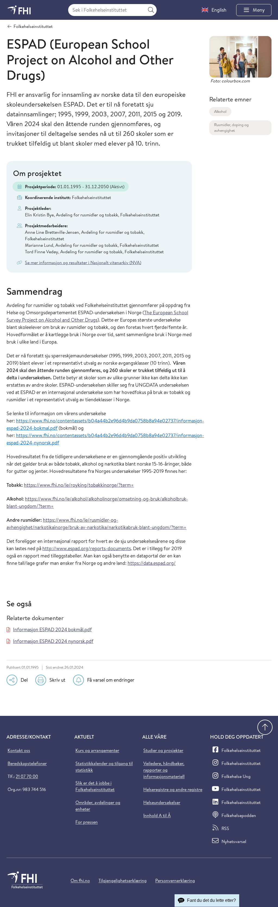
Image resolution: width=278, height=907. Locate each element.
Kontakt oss (19, 750)
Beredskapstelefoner (27, 763)
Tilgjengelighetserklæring (123, 880)
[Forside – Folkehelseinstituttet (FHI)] (19, 10)
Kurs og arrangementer (97, 750)
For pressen (86, 822)
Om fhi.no (80, 880)
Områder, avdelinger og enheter (97, 805)
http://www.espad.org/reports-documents (86, 548)
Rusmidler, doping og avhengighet (231, 127)
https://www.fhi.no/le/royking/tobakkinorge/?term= (79, 485)
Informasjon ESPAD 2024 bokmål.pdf (52, 629)
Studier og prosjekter (163, 750)
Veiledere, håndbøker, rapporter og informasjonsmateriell (164, 769)
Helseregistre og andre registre (172, 789)
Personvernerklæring (175, 880)
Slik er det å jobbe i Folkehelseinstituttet (95, 786)
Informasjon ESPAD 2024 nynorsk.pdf (53, 641)
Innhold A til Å (157, 815)
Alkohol (220, 111)
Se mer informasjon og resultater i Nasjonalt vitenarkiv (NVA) (83, 262)
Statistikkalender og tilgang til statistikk (104, 766)
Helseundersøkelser (161, 802)
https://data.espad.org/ (152, 563)
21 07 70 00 (27, 776)
